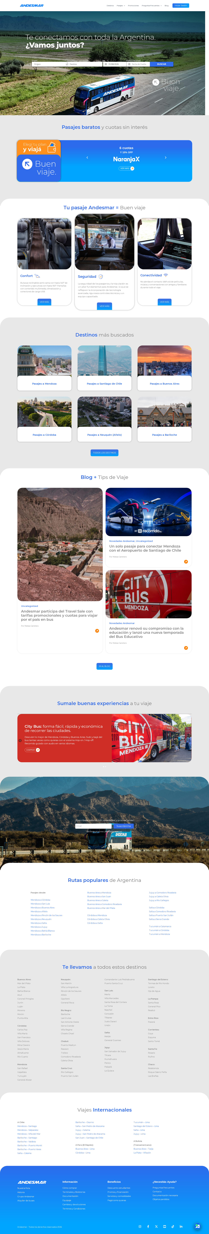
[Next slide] (165, 157)
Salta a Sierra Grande (159, 919)
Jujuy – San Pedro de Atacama (90, 1134)
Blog (166, 6)
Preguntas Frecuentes (150, 6)
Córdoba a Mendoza (97, 915)
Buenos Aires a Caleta (97, 900)
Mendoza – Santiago (27, 1126)
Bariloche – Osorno (84, 1122)
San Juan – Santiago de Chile (89, 1138)
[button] (180, 5)
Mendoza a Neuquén (41, 919)
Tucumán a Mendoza (159, 934)
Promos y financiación (118, 1192)
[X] (156, 1226)
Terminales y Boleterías (74, 1192)
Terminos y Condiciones (74, 1209)
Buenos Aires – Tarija (144, 1149)
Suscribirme (123, 826)
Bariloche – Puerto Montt (29, 1145)
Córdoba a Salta (95, 923)
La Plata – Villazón (142, 1153)
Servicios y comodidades (119, 1196)
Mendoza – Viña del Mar (28, 1134)
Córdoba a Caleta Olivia (98, 919)
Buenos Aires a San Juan (99, 896)
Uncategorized (29, 606)
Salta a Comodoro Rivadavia (162, 911)
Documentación (70, 1196)
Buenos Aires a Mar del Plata (101, 908)
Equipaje (67, 1200)
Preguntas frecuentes (163, 1188)
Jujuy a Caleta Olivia (158, 896)
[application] (124, 6)
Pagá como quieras (117, 1200)
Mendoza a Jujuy (39, 927)
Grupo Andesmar (25, 1196)
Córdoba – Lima (82, 1153)
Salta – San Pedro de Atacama (90, 1126)
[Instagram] (139, 1226)
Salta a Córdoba (156, 908)
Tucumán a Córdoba (159, 930)
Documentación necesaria (165, 1195)
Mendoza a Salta (39, 923)
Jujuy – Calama (82, 1130)
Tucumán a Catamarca (160, 926)
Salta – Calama (24, 1153)
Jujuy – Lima (139, 1134)
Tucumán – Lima (142, 1122)
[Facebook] (148, 1226)
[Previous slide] (87, 157)
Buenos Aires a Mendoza (99, 893)
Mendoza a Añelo (39, 911)
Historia (21, 1192)
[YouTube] (164, 1226)
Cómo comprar (70, 1188)
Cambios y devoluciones (74, 1204)
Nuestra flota (23, 1188)
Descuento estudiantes (119, 1188)
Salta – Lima (139, 1130)
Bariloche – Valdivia (26, 1142)
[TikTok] (172, 1226)
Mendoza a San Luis (40, 904)
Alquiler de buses (25, 1201)
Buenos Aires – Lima (84, 1149)
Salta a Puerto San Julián (161, 915)
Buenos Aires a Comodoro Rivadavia (104, 904)
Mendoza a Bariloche (41, 935)
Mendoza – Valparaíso (27, 1130)
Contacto (157, 1191)
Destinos (110, 6)
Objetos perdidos (161, 1199)
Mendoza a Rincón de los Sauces (46, 915)
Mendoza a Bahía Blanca (43, 931)
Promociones (133, 6)
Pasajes (120, 6)
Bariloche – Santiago (27, 1138)
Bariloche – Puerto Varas (29, 1149)
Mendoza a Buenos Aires (42, 908)
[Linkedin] (181, 1226)
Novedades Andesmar (122, 541)
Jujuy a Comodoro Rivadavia (162, 893)
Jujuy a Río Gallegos (159, 900)
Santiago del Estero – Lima (146, 1126)
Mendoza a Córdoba (40, 900)
